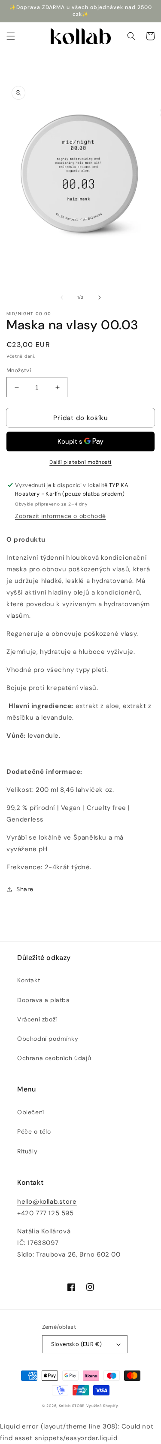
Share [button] (24, 889)
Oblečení (30, 1112)
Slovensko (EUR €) (76, 1344)
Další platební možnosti (80, 462)
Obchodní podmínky (47, 1038)
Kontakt (28, 980)
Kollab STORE (72, 1406)
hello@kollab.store (47, 1201)
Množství (18, 370)
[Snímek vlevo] (61, 297)
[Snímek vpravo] (99, 297)
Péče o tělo (34, 1131)
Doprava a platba (43, 1000)
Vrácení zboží (37, 1019)
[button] (10, 36)
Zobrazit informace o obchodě (60, 516)
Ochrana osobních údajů (54, 1058)
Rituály (27, 1151)
